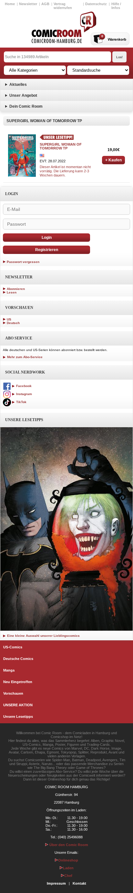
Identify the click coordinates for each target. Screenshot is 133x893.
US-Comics (12, 647)
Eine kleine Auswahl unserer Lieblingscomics (43, 635)
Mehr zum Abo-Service (24, 357)
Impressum (56, 883)
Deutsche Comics (18, 659)
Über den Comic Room (68, 845)
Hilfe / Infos (116, 6)
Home (10, 4)
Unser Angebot (23, 95)
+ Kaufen (113, 160)
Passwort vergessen (23, 262)
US (9, 319)
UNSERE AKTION (18, 705)
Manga (9, 670)
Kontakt (79, 883)
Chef (68, 876)
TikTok (20, 402)
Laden (68, 868)
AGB (45, 4)
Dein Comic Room (26, 106)
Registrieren (46, 250)
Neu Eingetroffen (17, 682)
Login (47, 237)
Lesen (11, 292)
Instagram (23, 394)
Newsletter (28, 4)
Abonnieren (16, 289)
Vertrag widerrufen (63, 6)
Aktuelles (18, 84)
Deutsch (13, 323)
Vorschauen (13, 693)
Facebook (23, 386)
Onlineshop (68, 860)
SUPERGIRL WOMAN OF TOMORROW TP (61, 146)
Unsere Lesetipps (18, 716)
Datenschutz (96, 4)
